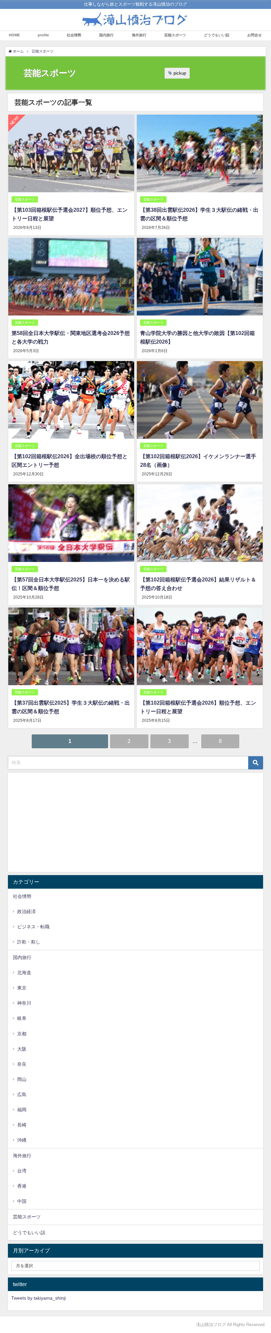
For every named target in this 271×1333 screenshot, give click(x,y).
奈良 (21, 1064)
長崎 (21, 1125)
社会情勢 (74, 35)
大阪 (21, 1049)
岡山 (21, 1079)
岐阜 (21, 1018)
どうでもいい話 (216, 35)
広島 (21, 1094)
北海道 (24, 972)
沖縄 (21, 1140)
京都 (21, 1033)
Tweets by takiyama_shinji (38, 1298)
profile (43, 35)
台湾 (21, 1170)
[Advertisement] (135, 822)
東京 (21, 987)
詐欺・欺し (28, 942)
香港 (21, 1186)
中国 (21, 1201)
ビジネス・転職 (33, 926)
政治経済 (26, 911)
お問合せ (254, 35)
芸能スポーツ (175, 35)
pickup (180, 73)
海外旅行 (139, 35)
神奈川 (24, 1003)
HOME (14, 35)
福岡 (21, 1109)
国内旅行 (106, 35)
